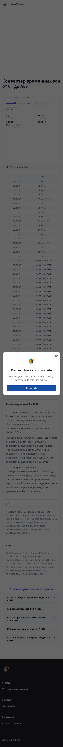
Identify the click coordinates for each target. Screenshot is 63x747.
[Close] (56, 356)
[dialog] (31, 373)
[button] (31, 388)
